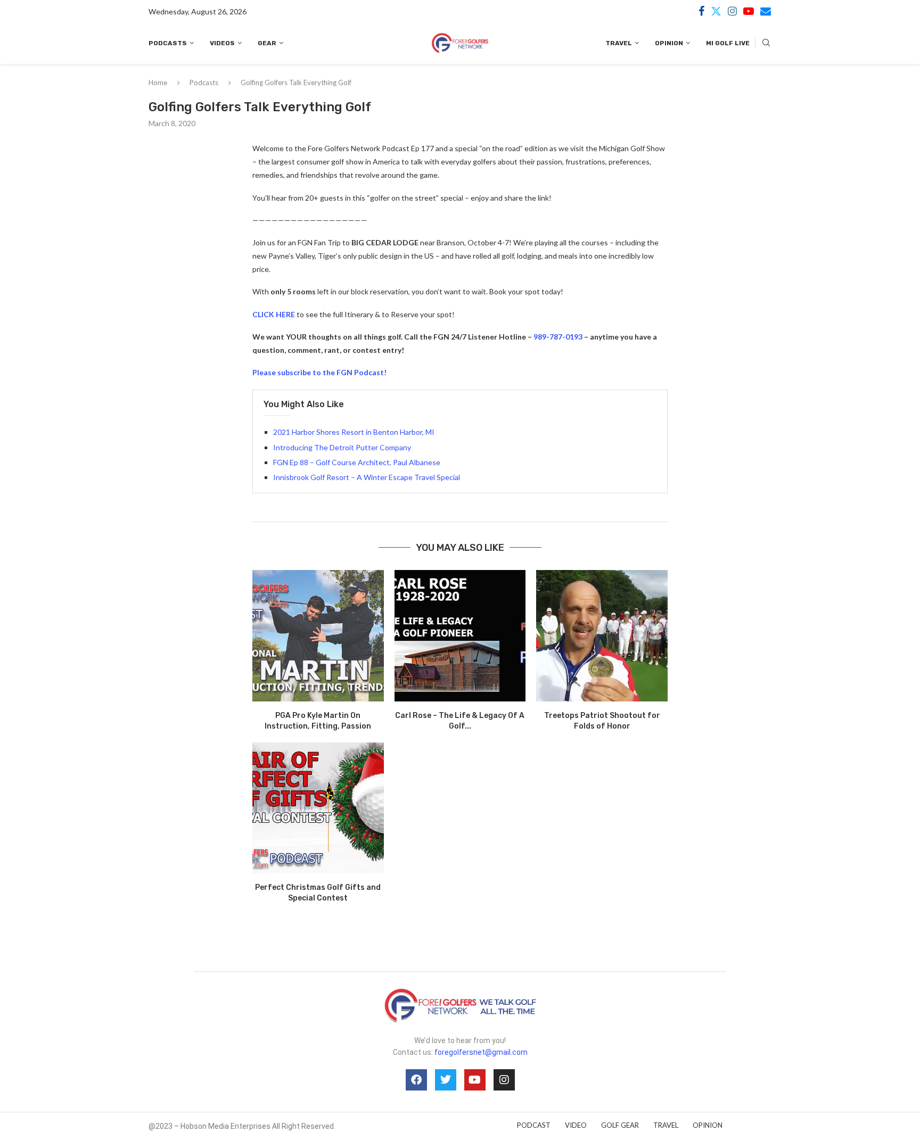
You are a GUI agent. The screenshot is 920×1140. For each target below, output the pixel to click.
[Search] (766, 43)
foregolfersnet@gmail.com (481, 1052)
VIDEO (576, 1125)
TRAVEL (665, 1125)
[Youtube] (748, 11)
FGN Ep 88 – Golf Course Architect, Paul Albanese (356, 462)
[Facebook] (701, 11)
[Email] (765, 11)
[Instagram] (732, 11)
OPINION (707, 1125)
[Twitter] (716, 11)
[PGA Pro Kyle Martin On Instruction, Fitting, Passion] (318, 635)
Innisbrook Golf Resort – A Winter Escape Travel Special (366, 477)
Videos (222, 43)
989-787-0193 (557, 336)
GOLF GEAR (620, 1125)
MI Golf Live (728, 43)
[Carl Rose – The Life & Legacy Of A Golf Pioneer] (460, 635)
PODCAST (534, 1125)
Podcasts (168, 43)
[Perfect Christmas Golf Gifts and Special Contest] (318, 808)
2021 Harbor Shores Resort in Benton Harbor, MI (353, 431)
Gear (267, 43)
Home (158, 82)
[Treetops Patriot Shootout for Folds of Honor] (602, 635)
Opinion (669, 43)
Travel (618, 43)
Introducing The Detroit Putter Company (342, 447)
